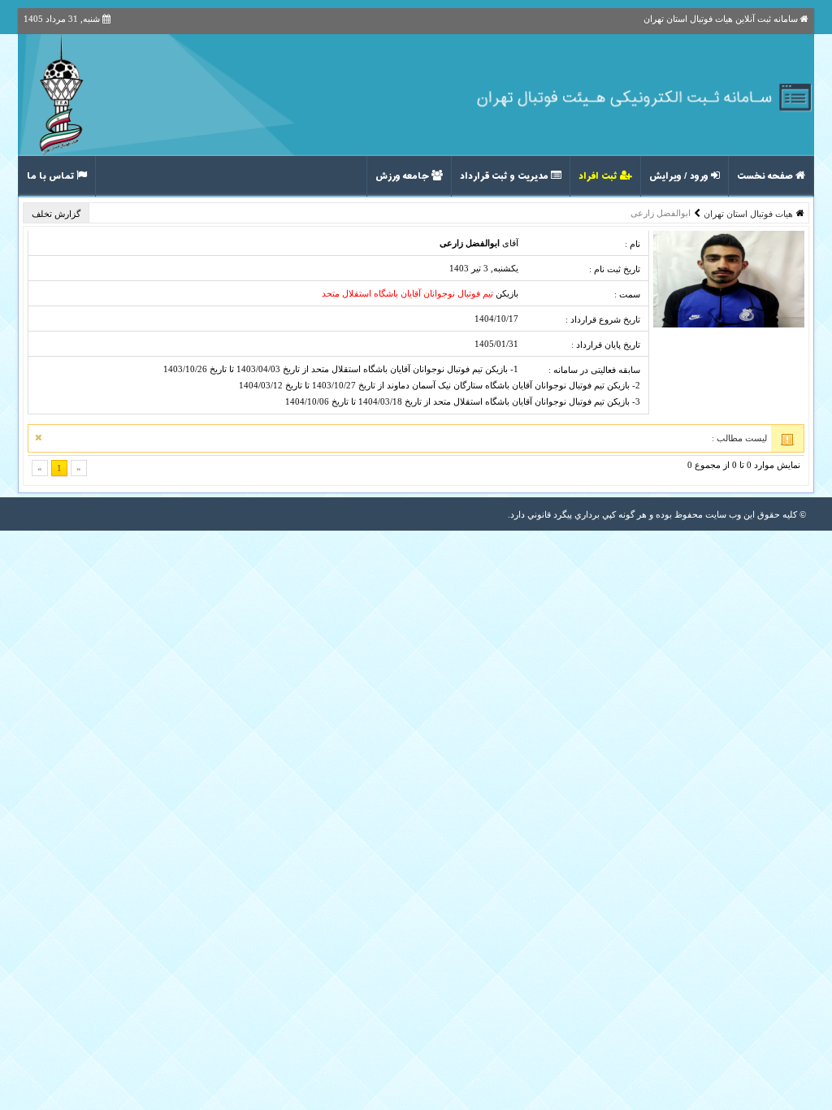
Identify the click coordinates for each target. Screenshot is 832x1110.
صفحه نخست (766, 176)
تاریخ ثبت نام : (614, 269)
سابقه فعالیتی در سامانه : (594, 370)
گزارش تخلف (57, 214)
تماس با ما (51, 176)
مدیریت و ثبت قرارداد (505, 176)
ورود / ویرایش (680, 176)
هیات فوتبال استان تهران (748, 214)
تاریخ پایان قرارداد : (605, 344)
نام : (632, 244)
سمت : (627, 294)
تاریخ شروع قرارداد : (603, 319)
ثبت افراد (599, 176)
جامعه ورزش (403, 176)
